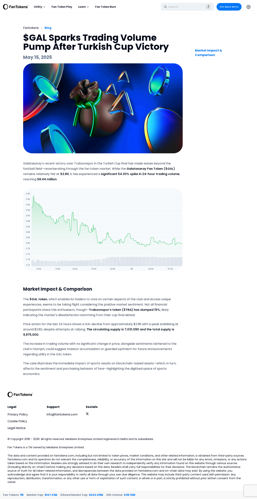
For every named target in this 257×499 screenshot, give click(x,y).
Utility (38, 7)
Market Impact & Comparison (208, 52)
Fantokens (31, 28)
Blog (48, 28)
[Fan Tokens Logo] (16, 7)
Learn (82, 7)
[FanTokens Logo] (20, 394)
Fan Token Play (62, 7)
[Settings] (248, 7)
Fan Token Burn (105, 7)
